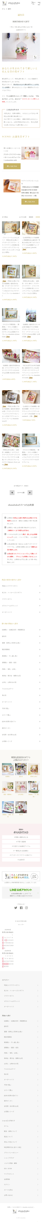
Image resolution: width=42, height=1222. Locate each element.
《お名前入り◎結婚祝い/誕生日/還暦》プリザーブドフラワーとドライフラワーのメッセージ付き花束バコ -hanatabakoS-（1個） (31, 411)
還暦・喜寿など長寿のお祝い (11, 643)
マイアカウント (9, 1174)
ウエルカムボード (7, 689)
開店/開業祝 (6, 649)
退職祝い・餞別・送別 (9, 662)
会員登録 (7, 1179)
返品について (8, 1136)
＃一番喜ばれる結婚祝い (21, 851)
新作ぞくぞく (6, 728)
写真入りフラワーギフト (10, 586)
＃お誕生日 (21, 859)
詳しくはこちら (12, 166)
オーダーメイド (7, 612)
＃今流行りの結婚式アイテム (21, 846)
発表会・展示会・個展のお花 (11, 675)
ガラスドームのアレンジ (10, 605)
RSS (5, 1168)
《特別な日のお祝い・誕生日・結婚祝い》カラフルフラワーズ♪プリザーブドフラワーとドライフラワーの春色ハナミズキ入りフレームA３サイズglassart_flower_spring (11, 457)
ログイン (7, 1184)
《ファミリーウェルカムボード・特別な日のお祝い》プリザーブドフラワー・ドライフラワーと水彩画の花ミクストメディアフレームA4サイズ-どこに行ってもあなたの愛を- (11, 245)
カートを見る (8, 1190)
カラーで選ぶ (6, 715)
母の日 (4, 695)
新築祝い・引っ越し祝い (10, 656)
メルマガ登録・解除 (10, 1163)
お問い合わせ (8, 1195)
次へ (30, 492)
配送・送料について (10, 1131)
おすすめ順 (22, 217)
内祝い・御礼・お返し (9, 669)
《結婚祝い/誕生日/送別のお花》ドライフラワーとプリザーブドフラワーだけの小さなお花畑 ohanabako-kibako (11, 370)
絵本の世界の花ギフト (9, 721)
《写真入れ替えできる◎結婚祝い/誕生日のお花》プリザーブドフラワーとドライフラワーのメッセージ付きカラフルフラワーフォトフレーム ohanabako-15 (11, 288)
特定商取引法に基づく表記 (12, 1147)
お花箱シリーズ (7, 741)
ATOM (10, 1168)
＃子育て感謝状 (21, 841)
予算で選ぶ (5, 708)
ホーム (3, 8)
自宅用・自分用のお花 (9, 734)
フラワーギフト (7, 599)
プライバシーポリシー (11, 1152)
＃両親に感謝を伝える (21, 837)
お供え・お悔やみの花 (9, 682)
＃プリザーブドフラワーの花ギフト (21, 855)
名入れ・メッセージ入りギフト (12, 592)
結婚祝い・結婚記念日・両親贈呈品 (13, 630)
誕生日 (9, 8)
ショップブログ (9, 1158)
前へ (12, 492)
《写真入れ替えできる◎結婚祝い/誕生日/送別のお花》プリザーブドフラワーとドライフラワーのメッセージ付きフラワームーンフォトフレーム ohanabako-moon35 (11, 414)
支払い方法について (10, 1142)
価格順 (31, 217)
